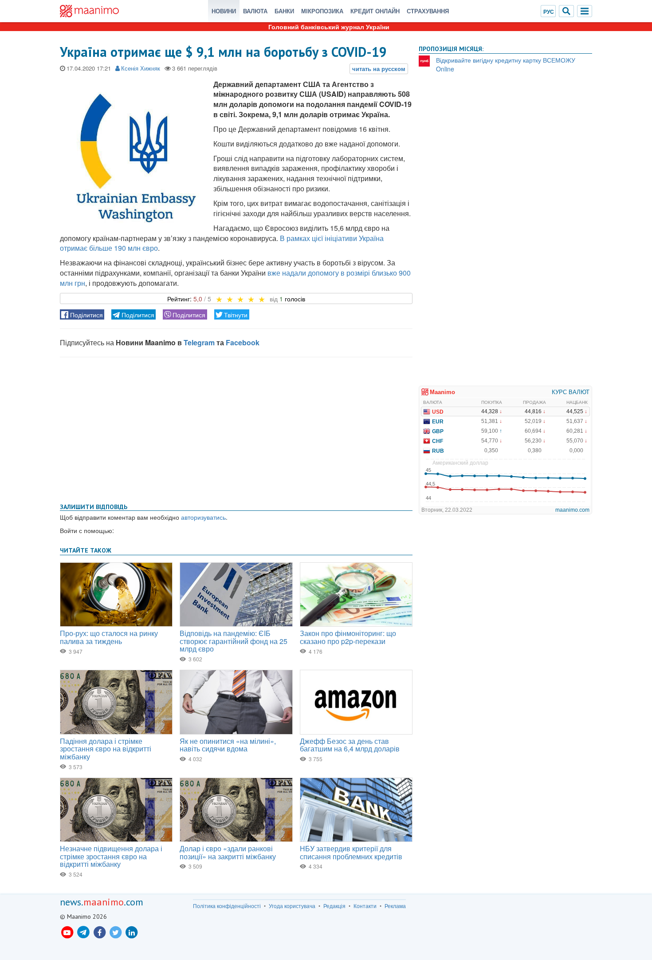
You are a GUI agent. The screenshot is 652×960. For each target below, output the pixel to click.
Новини (224, 11)
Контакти (365, 905)
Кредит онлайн (375, 11)
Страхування (428, 11)
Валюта (255, 11)
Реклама (395, 905)
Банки (284, 11)
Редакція (334, 905)
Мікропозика (322, 11)
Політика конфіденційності (227, 905)
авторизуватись (203, 517)
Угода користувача (292, 905)
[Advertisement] (236, 428)
